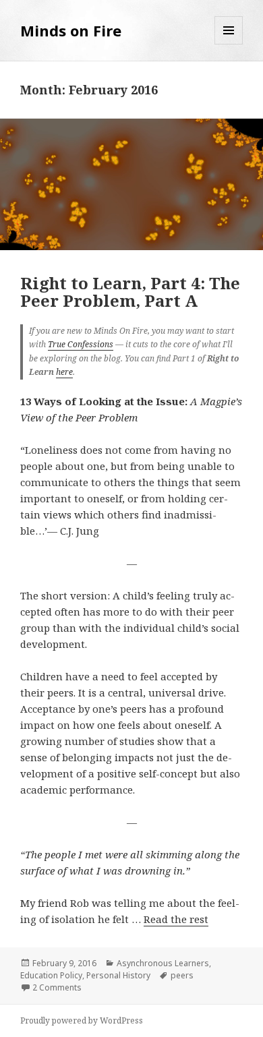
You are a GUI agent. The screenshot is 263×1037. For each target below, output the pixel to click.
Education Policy (51, 975)
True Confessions (80, 344)
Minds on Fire (70, 30)
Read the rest (176, 919)
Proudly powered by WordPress (81, 1020)
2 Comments (57, 987)
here (64, 372)
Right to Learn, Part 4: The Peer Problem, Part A (130, 292)
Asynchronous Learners (163, 963)
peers (182, 975)
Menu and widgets (229, 44)
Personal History (118, 975)
